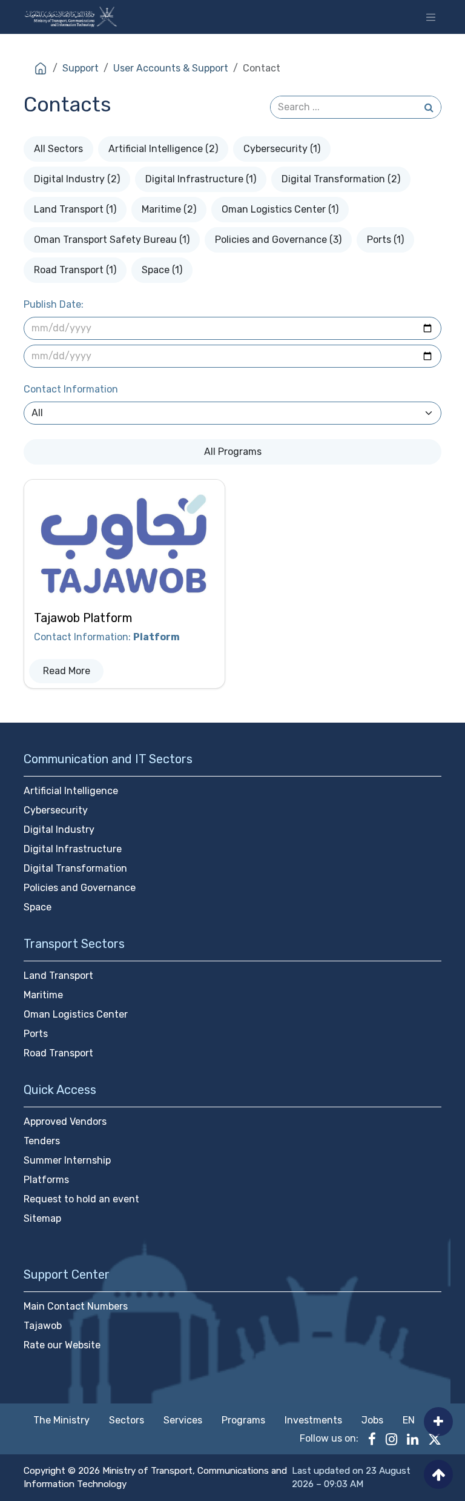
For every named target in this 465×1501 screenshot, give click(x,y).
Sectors (126, 1420)
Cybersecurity (56, 810)
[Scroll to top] (438, 1474)
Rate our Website (62, 1345)
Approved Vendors (65, 1121)
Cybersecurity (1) (281, 148)
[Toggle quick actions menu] (438, 1421)
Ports (36, 1033)
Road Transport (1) (75, 270)
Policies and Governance (80, 887)
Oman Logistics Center (76, 1014)
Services (182, 1420)
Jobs (372, 1420)
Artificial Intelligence (71, 791)
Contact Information (71, 389)
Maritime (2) (169, 209)
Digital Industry (59, 829)
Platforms (46, 1179)
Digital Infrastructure (73, 849)
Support (80, 68)
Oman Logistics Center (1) (280, 209)
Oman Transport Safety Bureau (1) (112, 239)
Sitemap (42, 1218)
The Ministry (61, 1420)
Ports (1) (385, 239)
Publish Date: (54, 304)
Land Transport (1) (75, 209)
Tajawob (43, 1325)
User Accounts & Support (170, 68)
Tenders (42, 1141)
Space (37, 907)
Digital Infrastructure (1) (200, 179)
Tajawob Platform (83, 618)
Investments (313, 1420)
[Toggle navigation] (430, 17)
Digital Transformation (75, 868)
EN (409, 1420)
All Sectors (58, 148)
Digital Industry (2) (77, 179)
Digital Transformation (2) (341, 179)
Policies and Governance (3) (278, 239)
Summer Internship (67, 1160)
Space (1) (162, 270)
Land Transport (58, 975)
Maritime (43, 995)
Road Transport (58, 1053)
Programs (243, 1420)
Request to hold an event (81, 1199)
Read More (66, 671)
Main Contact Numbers (76, 1306)
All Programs (233, 451)
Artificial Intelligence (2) (163, 148)
